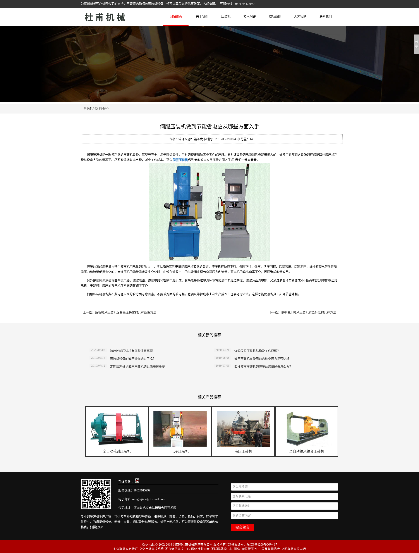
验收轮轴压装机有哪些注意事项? (132, 351)
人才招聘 (300, 16)
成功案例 (275, 16)
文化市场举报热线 (151, 549)
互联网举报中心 (221, 549)
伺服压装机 (180, 160)
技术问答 (250, 16)
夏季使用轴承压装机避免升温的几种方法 (308, 312)
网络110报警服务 (245, 549)
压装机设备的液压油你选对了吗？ (133, 358)
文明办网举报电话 (293, 549)
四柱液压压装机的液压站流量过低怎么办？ (263, 366)
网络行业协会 (200, 549)
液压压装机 (243, 451)
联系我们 (325, 16)
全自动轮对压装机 (117, 451)
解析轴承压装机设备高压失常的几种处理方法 (125, 312)
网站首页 (176, 16)
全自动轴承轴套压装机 (306, 451)
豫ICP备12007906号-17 (262, 544)
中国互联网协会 (269, 549)
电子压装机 (180, 451)
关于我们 (202, 16)
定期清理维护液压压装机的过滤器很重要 (137, 366)
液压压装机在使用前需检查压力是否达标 (261, 358)
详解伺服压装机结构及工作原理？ (257, 351)
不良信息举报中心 (177, 549)
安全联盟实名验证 (125, 549)
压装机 (119, 16)
